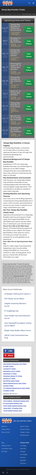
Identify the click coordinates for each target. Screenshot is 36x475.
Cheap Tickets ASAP (14, 469)
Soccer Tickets (16, 14)
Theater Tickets (25, 432)
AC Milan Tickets (8, 366)
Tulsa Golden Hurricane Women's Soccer (17, 317)
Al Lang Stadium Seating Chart (12, 403)
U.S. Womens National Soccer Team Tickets (16, 388)
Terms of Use (5, 432)
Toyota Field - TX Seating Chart (12, 408)
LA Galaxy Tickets (8, 390)
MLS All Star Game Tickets (11, 381)
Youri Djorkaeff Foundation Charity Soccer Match (17, 324)
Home (2, 14)
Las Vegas (23, 445)
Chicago (22, 451)
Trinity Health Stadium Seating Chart (14, 406)
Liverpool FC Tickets (9, 369)
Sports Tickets (8, 14)
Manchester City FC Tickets (11, 371)
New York (23, 448)
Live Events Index (6, 448)
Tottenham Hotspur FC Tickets (12, 376)
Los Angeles (24, 454)
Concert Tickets (25, 429)
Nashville (23, 460)
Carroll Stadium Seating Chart (12, 410)
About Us (4, 426)
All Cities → (23, 463)
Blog (2, 442)
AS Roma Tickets (8, 386)
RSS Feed (4, 451)
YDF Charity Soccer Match (14, 298)
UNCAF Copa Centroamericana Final (16, 336)
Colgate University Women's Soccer (15, 304)
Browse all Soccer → (11, 394)
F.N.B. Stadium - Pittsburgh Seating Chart (16, 401)
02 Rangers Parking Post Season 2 (17, 294)
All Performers (24, 435)
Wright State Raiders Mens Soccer (17, 330)
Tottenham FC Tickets (10, 374)
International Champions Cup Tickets (15, 364)
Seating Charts (6, 445)
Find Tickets (29, 29)
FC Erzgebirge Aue (11, 311)
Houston (22, 457)
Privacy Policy (5, 429)
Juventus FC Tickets (9, 378)
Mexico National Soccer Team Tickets (14, 383)
